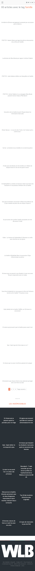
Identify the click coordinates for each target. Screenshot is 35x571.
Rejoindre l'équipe (9, 562)
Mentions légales (20, 564)
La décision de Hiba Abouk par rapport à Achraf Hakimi (17, 58)
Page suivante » (21, 389)
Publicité (19, 562)
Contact (30, 564)
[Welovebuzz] (8, 2)
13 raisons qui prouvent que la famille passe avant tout (17, 327)
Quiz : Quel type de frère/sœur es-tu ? (17, 345)
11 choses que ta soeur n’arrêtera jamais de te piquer (17, 363)
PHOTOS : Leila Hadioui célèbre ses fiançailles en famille (17, 76)
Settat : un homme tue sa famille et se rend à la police (17, 148)
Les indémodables (17, 404)
